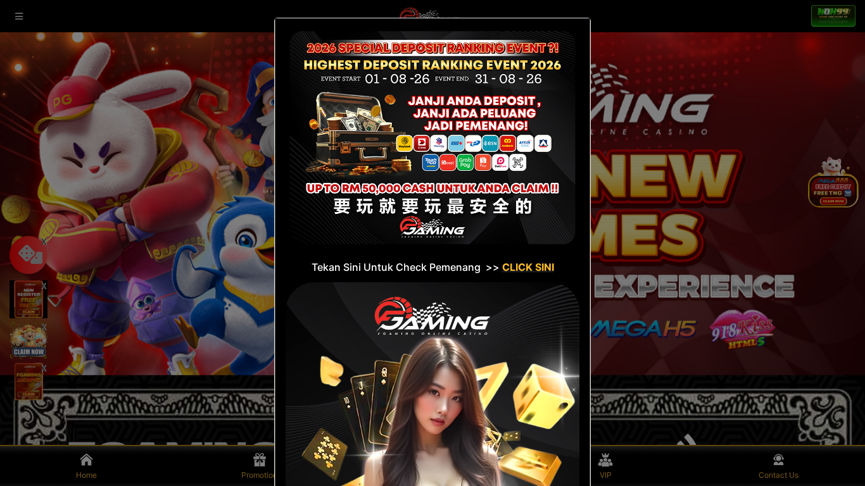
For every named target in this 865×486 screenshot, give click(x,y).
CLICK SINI (528, 267)
